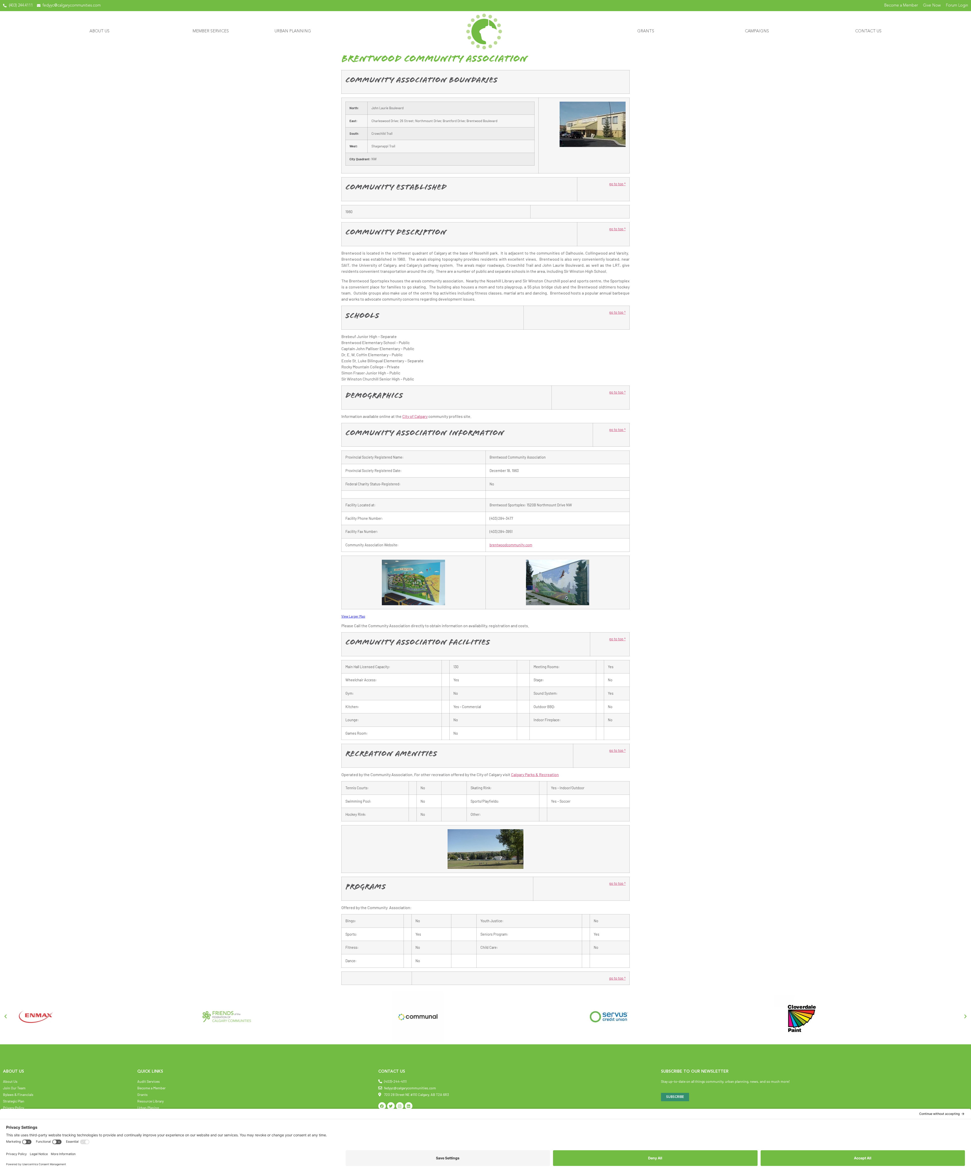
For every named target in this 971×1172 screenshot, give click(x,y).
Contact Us (868, 31)
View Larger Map (353, 616)
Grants (645, 31)
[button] (5, 1016)
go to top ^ (617, 184)
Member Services (211, 31)
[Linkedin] (408, 1106)
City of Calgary (415, 416)
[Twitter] (391, 1106)
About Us (99, 31)
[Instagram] (400, 1106)
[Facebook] (382, 1106)
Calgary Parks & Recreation (535, 774)
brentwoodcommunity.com (511, 545)
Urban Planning (293, 31)
